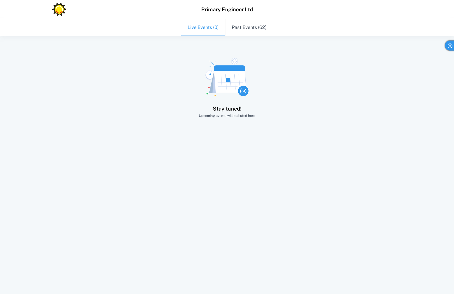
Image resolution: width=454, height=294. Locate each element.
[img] (59, 9)
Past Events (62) (249, 27)
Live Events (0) (203, 27)
